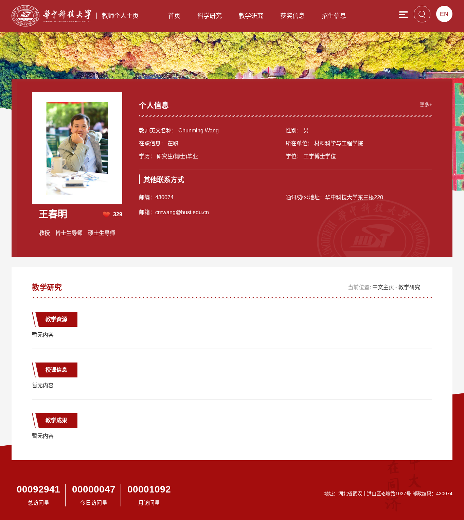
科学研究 (209, 16)
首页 (174, 16)
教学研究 (251, 16)
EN (444, 14)
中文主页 (383, 287)
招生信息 (334, 16)
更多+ (426, 104)
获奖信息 (292, 16)
